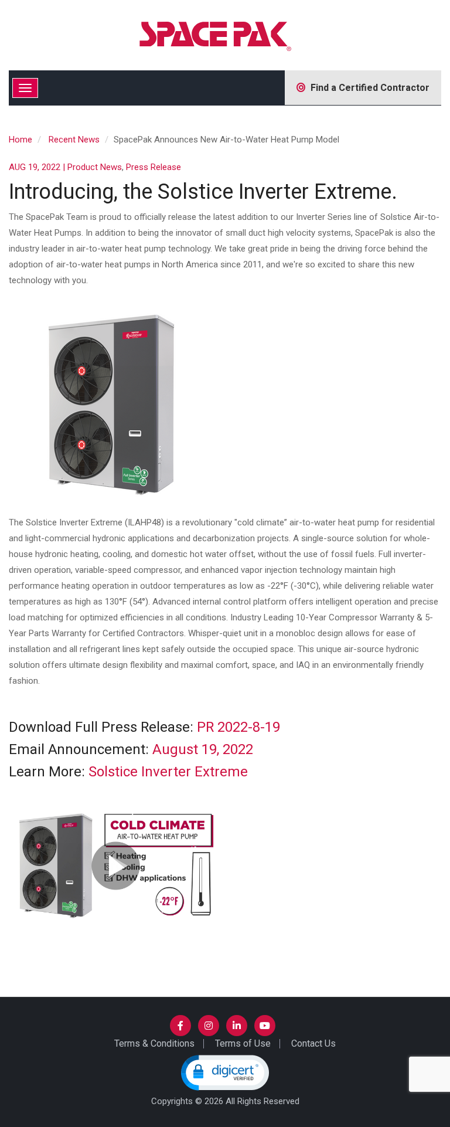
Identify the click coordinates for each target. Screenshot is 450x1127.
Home (20, 139)
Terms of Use (243, 1043)
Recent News (74, 139)
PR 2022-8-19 (238, 727)
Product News (94, 167)
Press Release (153, 167)
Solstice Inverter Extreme (168, 772)
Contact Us (313, 1043)
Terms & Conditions (154, 1043)
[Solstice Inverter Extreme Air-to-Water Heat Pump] (116, 865)
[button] (225, 1073)
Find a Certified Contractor (367, 88)
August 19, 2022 (202, 749)
